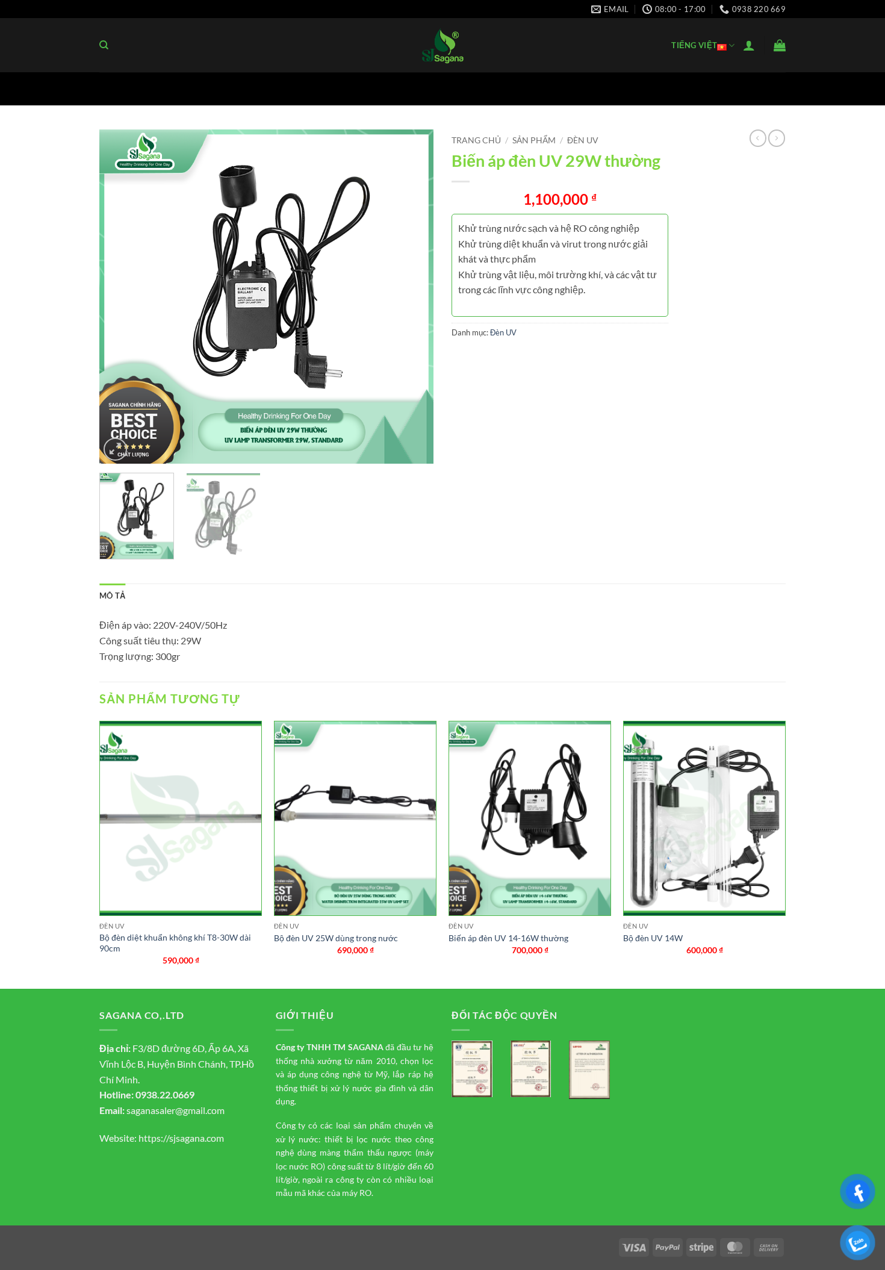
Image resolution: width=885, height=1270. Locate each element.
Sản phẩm (534, 140)
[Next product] (758, 137)
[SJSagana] (442, 45)
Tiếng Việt (694, 45)
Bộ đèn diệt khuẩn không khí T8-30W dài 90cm (175, 943)
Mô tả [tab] (112, 595)
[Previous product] (776, 137)
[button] (749, 45)
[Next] (412, 296)
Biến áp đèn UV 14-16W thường (508, 938)
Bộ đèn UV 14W (653, 938)
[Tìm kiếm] (103, 45)
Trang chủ (476, 140)
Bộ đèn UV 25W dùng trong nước (336, 938)
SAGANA (366, 1047)
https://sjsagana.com (181, 1138)
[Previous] (121, 296)
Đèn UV (582, 140)
